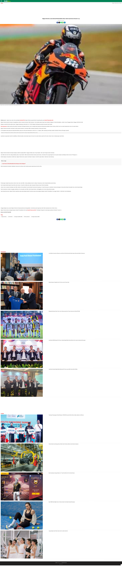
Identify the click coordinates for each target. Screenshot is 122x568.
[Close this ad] (121, 564)
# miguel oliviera (3, 216)
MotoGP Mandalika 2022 (49, 120)
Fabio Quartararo (4, 126)
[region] (61, 11)
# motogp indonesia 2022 (35, 216)
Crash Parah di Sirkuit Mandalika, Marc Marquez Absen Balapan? (14, 163)
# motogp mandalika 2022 (18, 216)
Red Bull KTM (22, 120)
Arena (2, 3)
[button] (1, 1)
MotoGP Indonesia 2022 (31, 210)
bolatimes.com (59, 562)
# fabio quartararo (27, 216)
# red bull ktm (10, 216)
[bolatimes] (7, 1)
